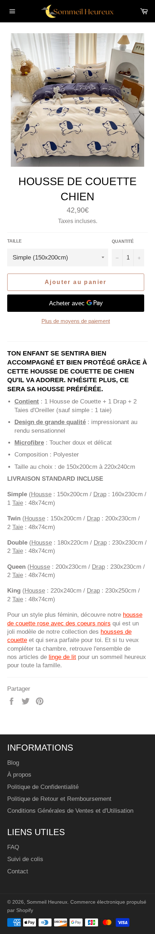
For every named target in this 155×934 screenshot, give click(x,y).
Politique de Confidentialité (43, 787)
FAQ (13, 847)
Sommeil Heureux (47, 902)
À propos (19, 774)
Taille (14, 241)
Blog (13, 762)
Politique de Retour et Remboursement (59, 798)
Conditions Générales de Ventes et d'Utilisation (70, 810)
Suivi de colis (25, 859)
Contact (17, 871)
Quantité (123, 241)
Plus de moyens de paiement (75, 321)
